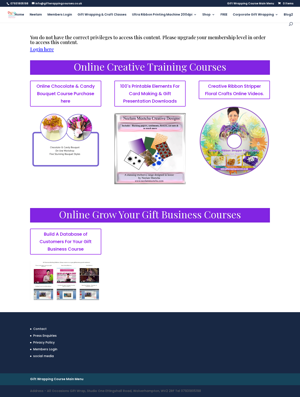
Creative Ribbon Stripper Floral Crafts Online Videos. (234, 90)
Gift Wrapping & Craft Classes (102, 15)
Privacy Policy (44, 342)
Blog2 (288, 15)
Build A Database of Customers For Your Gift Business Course (66, 241)
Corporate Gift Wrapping (253, 15)
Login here (42, 49)
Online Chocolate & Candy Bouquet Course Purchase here (65, 93)
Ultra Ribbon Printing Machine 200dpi (162, 15)
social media (43, 356)
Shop (206, 15)
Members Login (59, 15)
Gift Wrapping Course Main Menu (250, 3)
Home (19, 15)
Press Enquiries (45, 335)
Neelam (36, 15)
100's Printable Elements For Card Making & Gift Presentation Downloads (150, 93)
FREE (223, 15)
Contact (40, 329)
